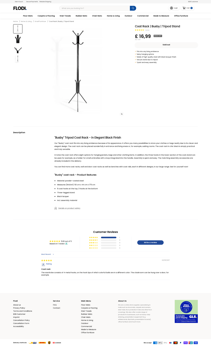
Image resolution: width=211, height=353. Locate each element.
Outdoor (128, 16)
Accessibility (18, 326)
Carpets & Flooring (46, 16)
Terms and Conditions (22, 311)
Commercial (142, 16)
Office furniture (181, 16)
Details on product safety (69, 208)
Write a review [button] (150, 242)
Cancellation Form (21, 323)
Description (19, 132)
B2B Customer (193, 2)
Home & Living (113, 16)
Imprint (16, 317)
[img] (46, 260)
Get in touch (19, 2)
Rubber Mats (81, 16)
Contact (56, 308)
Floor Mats (28, 16)
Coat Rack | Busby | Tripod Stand (61, 21)
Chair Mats (97, 16)
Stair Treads (65, 16)
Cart (189, 8)
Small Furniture (40, 21)
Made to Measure (161, 16)
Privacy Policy (19, 308)
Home (15, 21)
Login (176, 8)
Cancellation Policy (21, 320)
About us (17, 305)
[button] (139, 30)
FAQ (55, 305)
